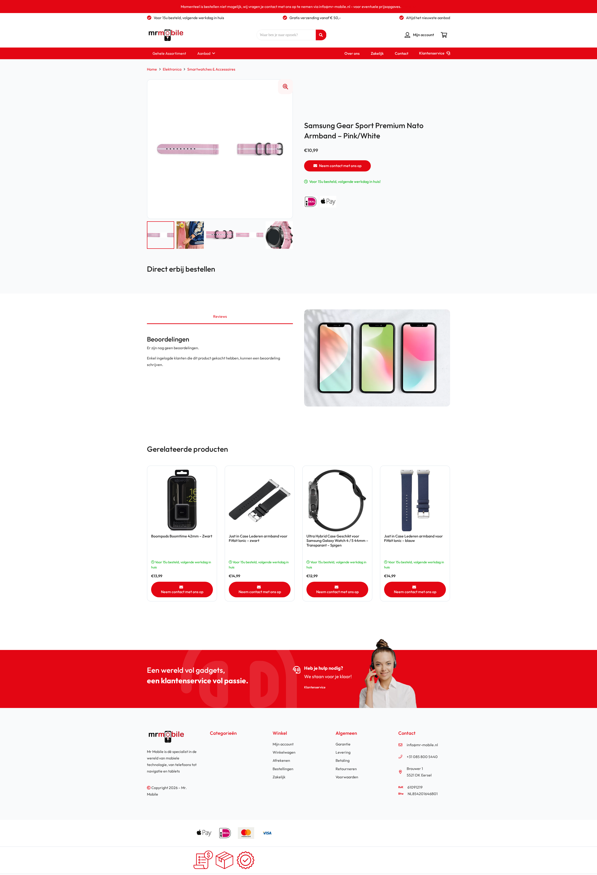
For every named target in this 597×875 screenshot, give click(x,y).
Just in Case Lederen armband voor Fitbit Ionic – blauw (413, 538)
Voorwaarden (347, 777)
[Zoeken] (321, 35)
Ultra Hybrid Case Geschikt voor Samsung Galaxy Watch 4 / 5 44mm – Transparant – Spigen (337, 540)
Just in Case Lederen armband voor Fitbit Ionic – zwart (258, 538)
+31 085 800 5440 (422, 756)
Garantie (343, 744)
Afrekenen (281, 760)
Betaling (343, 760)
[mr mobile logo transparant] (165, 35)
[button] (212, 53)
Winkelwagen (284, 752)
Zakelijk (279, 777)
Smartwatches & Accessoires (211, 69)
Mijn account (283, 744)
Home (152, 69)
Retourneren (346, 768)
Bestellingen (283, 768)
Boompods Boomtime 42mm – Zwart (181, 536)
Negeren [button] (409, 6)
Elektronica (172, 69)
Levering (343, 752)
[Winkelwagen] (444, 35)
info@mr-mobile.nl (422, 744)
